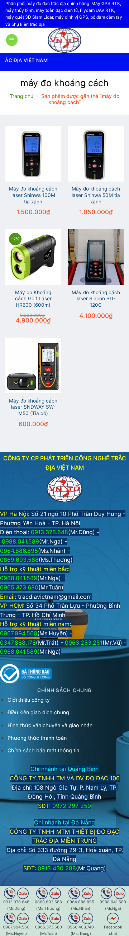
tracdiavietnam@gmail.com (55, 596)
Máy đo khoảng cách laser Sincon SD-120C (96, 299)
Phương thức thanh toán (37, 738)
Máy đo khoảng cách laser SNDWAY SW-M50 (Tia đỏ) (33, 407)
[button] (12, 40)
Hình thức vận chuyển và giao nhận (50, 725)
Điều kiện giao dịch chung (38, 712)
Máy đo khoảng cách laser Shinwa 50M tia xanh (96, 195)
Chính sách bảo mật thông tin (43, 750)
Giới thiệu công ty (29, 700)
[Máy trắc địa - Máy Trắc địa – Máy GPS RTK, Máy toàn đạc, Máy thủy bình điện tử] (64, 40)
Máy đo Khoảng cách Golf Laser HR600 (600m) (33, 299)
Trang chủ (21, 96)
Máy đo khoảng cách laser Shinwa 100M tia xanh (33, 195)
